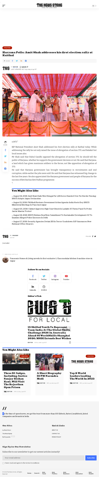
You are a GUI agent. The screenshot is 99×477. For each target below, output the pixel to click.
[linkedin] (32, 288)
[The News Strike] (49, 5)
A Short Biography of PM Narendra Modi (49, 376)
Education (64, 301)
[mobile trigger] (4, 6)
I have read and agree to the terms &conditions (22, 463)
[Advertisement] (49, 26)
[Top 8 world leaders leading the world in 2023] (82, 362)
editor (15, 67)
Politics (7, 47)
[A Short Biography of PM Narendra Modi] (49, 362)
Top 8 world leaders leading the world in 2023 (82, 376)
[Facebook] (93, 236)
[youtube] (66, 277)
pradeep (15, 235)
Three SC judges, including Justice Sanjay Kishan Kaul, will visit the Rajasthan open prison (15, 380)
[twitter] (95, 236)
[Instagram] (55, 277)
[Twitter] (44, 277)
